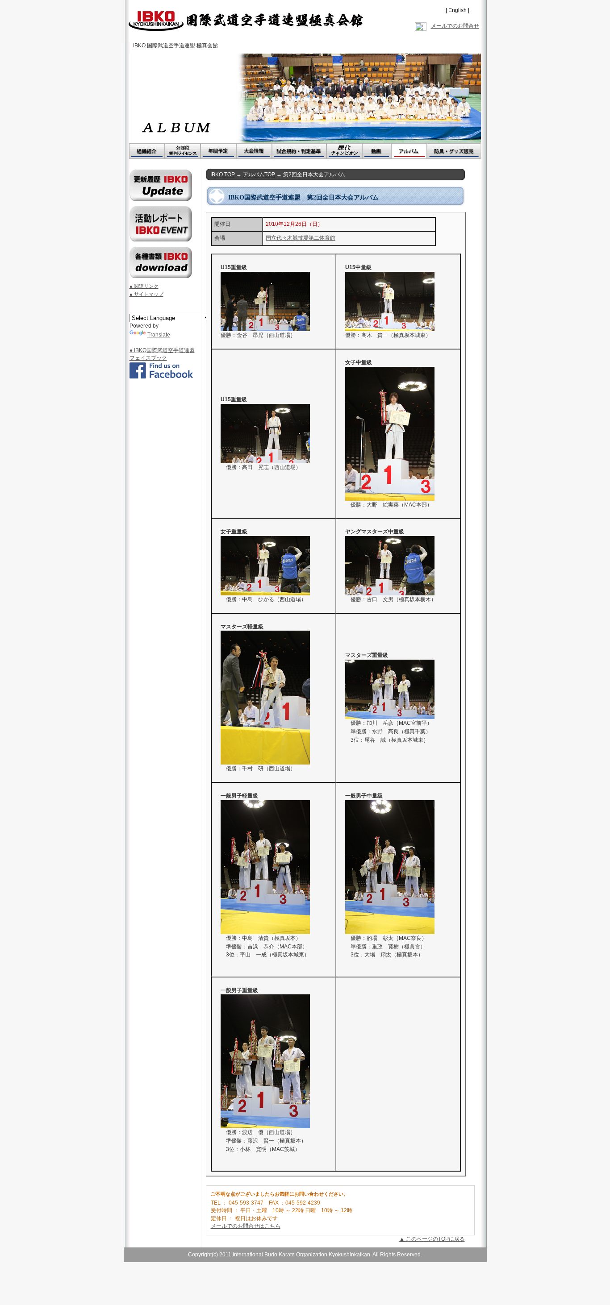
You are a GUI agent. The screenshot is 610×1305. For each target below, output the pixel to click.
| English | (457, 10)
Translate (158, 335)
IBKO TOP (222, 174)
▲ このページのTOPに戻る (432, 1239)
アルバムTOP (259, 174)
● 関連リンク (144, 286)
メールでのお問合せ (455, 26)
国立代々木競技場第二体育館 (300, 238)
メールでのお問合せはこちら (245, 1226)
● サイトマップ (146, 294)
